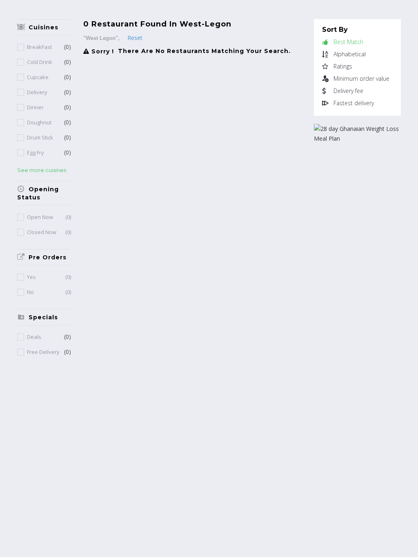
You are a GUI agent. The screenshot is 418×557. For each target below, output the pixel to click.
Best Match (348, 42)
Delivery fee (348, 91)
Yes (49, 277)
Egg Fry (35, 152)
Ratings (343, 66)
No (49, 292)
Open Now (49, 217)
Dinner (35, 107)
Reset (134, 38)
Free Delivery (43, 352)
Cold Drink (39, 62)
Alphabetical (350, 54)
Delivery (37, 92)
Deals (34, 337)
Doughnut (39, 122)
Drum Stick (40, 137)
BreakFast (39, 47)
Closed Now (49, 232)
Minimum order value (361, 78)
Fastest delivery (354, 103)
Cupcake (38, 77)
